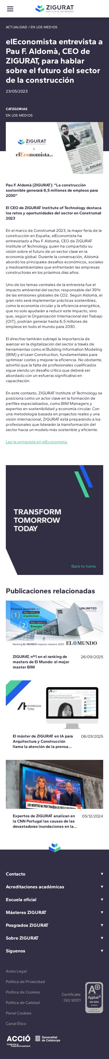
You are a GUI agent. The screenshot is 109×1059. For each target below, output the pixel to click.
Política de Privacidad (25, 981)
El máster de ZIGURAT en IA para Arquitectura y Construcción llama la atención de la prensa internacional (43, 744)
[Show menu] (10, 9)
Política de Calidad (23, 1002)
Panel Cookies (18, 1013)
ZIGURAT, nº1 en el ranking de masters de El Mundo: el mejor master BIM (41, 662)
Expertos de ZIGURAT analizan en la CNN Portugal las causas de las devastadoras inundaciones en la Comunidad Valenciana (44, 823)
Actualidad (16, 27)
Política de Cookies (23, 992)
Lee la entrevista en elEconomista (36, 442)
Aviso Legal (16, 971)
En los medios (44, 27)
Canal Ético (16, 1023)
